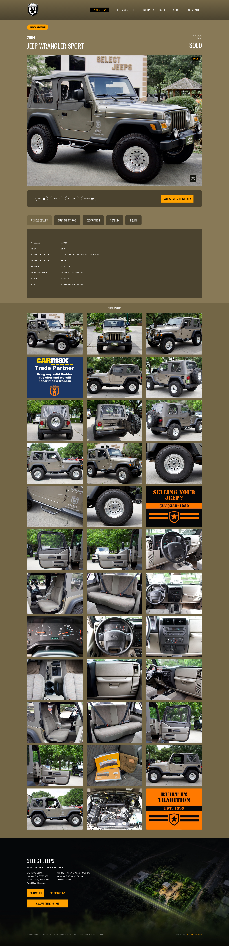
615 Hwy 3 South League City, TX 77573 (37, 874)
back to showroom (38, 27)
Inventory (99, 10)
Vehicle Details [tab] (39, 220)
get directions (57, 893)
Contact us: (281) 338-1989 (177, 198)
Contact (193, 10)
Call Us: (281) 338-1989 (38, 880)
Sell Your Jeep (125, 10)
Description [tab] (93, 220)
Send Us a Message (36, 883)
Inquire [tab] (133, 220)
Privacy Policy (76, 935)
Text (70, 198)
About (177, 10)
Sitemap (101, 935)
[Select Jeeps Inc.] (33, 10)
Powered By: (189, 935)
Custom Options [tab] (67, 220)
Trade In (114, 220)
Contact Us (36, 893)
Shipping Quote (154, 10)
